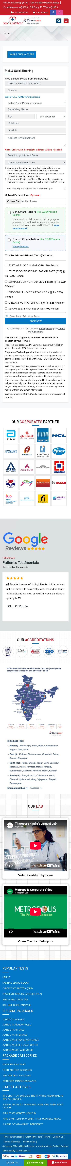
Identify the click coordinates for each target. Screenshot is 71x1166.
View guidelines (21, 246)
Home (6, 33)
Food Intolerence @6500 (15, 7)
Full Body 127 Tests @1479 (44, 7)
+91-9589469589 (20, 12)
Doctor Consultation (36, 241)
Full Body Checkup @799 (15, 2)
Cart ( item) (42, 12)
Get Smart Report (35, 213)
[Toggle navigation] (58, 20)
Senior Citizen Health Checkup (44, 2)
